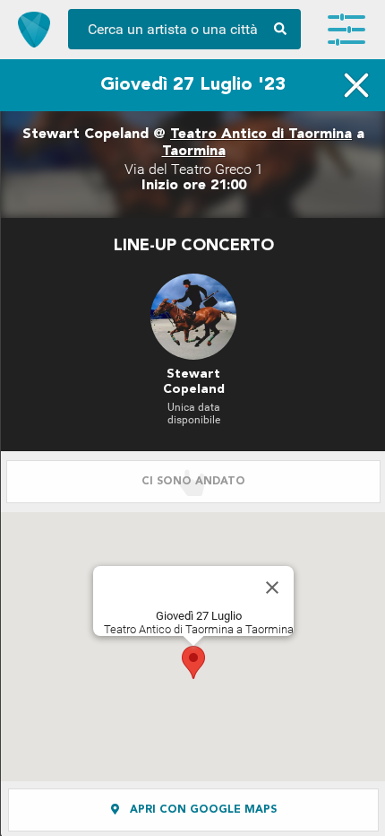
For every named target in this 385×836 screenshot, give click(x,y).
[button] (193, 662)
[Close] (272, 587)
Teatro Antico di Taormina (261, 134)
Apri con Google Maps (201, 810)
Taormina (194, 151)
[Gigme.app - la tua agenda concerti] (34, 30)
